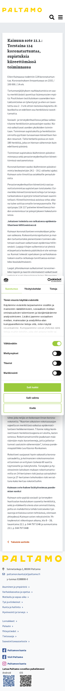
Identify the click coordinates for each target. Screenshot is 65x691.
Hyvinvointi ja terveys (13, 612)
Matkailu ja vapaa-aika (14, 596)
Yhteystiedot (9, 631)
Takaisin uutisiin (19, 541)
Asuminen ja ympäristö (14, 586)
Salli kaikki (32, 387)
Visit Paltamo (15, 657)
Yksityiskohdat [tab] (32, 288)
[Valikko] (60, 17)
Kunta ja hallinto (11, 607)
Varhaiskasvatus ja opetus (16, 591)
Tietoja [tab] (53, 288)
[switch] (56, 353)
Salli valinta (32, 397)
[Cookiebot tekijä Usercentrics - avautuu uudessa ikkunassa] (47, 280)
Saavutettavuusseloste (14, 641)
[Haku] (51, 17)
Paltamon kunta (17, 650)
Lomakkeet (8, 621)
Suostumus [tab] (11, 288)
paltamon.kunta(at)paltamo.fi (23, 574)
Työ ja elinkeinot (11, 602)
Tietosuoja (8, 636)
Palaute (6, 626)
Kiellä (33, 408)
